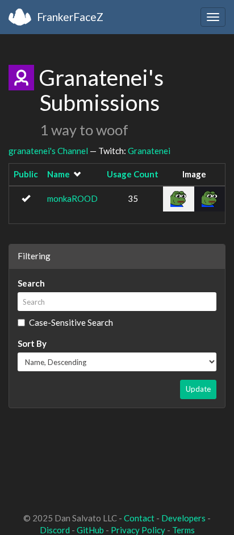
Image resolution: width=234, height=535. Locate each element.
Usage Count (132, 174)
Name (58, 174)
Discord (55, 530)
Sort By (32, 343)
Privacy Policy (138, 530)
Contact (139, 518)
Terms (183, 530)
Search (31, 283)
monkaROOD (72, 198)
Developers (183, 518)
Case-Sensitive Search (71, 322)
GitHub (90, 530)
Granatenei (149, 151)
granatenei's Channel (48, 151)
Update (198, 388)
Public (26, 174)
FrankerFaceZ (70, 16)
